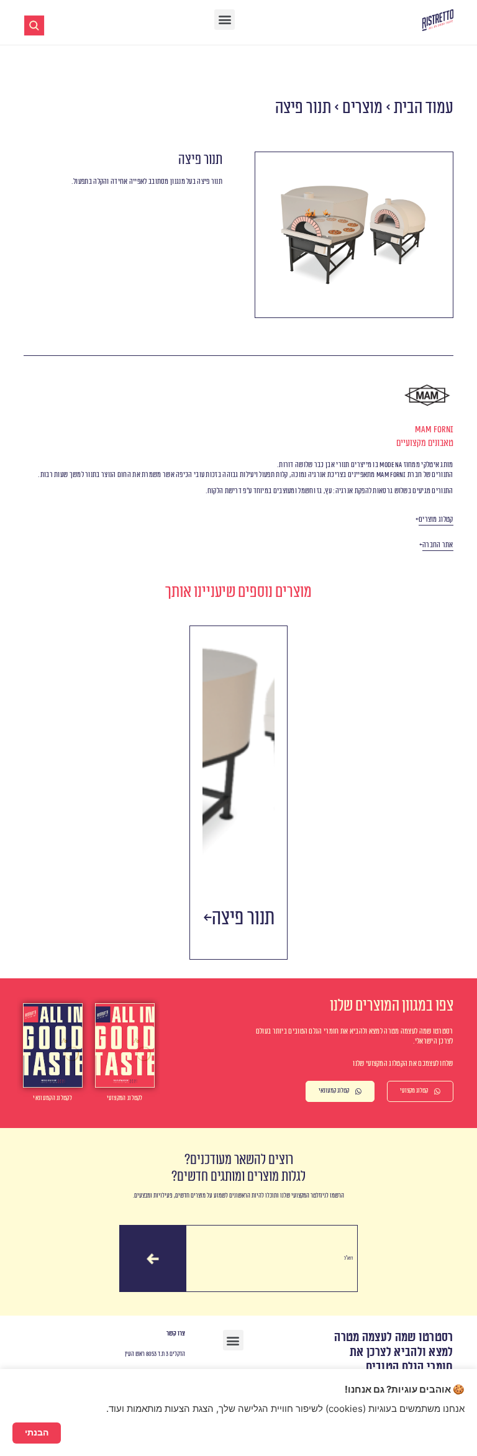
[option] (238, 792)
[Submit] (152, 1258)
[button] (224, 19)
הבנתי (36, 1432)
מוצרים (362, 108)
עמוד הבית (423, 108)
